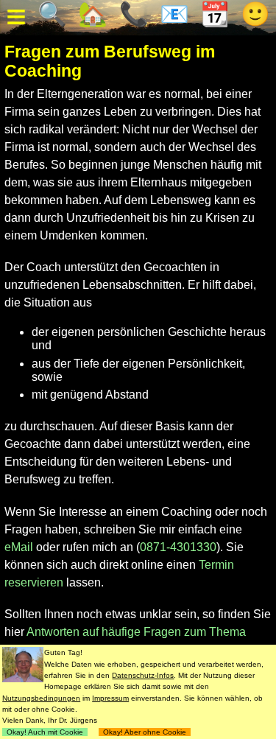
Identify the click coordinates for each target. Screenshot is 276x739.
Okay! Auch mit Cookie (45, 732)
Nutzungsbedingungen (41, 698)
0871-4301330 (178, 547)
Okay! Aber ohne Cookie (145, 732)
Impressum (110, 698)
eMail (18, 547)
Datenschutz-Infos (143, 675)
